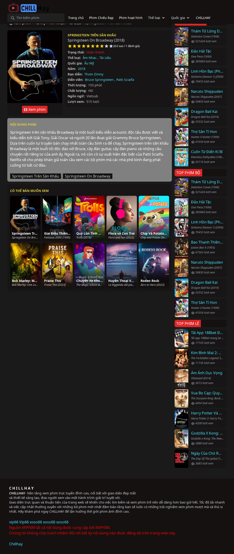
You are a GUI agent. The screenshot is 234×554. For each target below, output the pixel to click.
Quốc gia (178, 18)
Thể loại (154, 18)
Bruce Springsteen (99, 79)
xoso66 (36, 522)
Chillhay (16, 543)
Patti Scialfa (125, 79)
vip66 (13, 522)
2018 (81, 68)
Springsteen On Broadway (87, 176)
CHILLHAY (17, 493)
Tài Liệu (105, 58)
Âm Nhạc (90, 58)
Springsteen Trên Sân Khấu (92, 35)
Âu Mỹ (89, 63)
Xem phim (36, 109)
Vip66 (24, 522)
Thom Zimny (93, 74)
